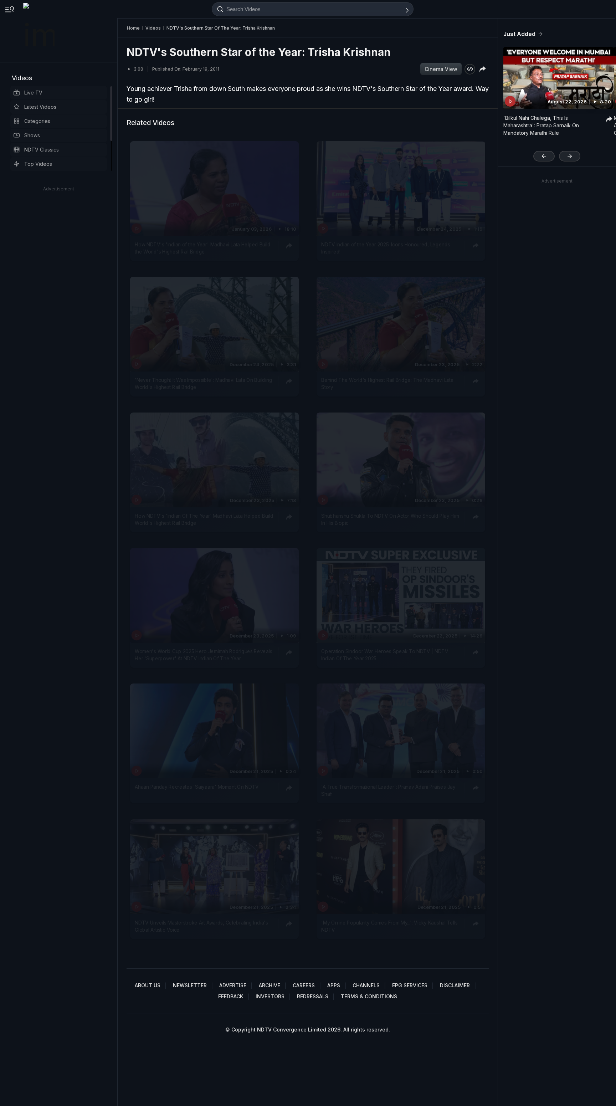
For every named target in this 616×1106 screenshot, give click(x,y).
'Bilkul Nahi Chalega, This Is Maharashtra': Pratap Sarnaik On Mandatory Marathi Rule (541, 125)
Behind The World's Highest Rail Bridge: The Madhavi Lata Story (387, 383)
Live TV (33, 92)
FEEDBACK (230, 996)
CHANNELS (366, 985)
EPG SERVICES (409, 985)
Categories (37, 121)
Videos (22, 78)
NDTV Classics (41, 150)
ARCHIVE (269, 985)
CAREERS (304, 985)
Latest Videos (40, 107)
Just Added (519, 33)
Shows (32, 135)
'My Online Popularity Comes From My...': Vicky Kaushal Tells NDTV (389, 926)
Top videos (38, 164)
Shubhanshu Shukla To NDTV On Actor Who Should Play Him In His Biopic (390, 519)
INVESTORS (270, 996)
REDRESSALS (312, 996)
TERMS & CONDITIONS (369, 996)
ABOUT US (147, 985)
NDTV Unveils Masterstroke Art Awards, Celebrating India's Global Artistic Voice (201, 926)
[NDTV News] (39, 31)
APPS (333, 985)
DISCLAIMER (455, 985)
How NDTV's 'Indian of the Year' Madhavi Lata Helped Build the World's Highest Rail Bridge (202, 248)
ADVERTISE (232, 985)
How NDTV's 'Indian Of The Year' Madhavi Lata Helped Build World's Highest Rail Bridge (204, 519)
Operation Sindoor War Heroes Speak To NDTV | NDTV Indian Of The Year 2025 (384, 655)
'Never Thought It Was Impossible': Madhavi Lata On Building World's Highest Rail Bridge (203, 383)
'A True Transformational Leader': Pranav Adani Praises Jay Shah (388, 790)
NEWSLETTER (190, 985)
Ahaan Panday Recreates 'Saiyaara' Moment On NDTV (197, 787)
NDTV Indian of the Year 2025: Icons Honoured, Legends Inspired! (385, 248)
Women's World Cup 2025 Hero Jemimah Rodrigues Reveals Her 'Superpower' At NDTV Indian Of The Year (203, 655)
